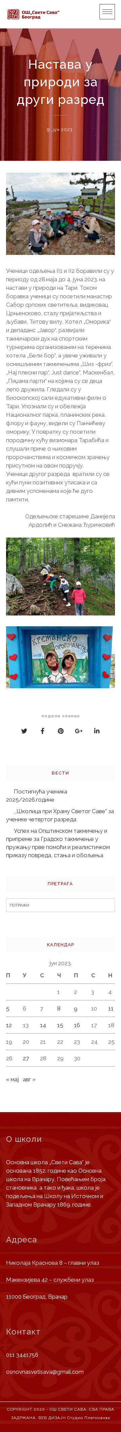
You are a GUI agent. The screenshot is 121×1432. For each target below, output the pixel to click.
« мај (12, 1079)
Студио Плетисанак (88, 1417)
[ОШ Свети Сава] (33, 14)
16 (77, 1025)
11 (111, 1008)
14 (43, 1025)
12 (9, 1025)
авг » (29, 1079)
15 (60, 1025)
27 (26, 1058)
